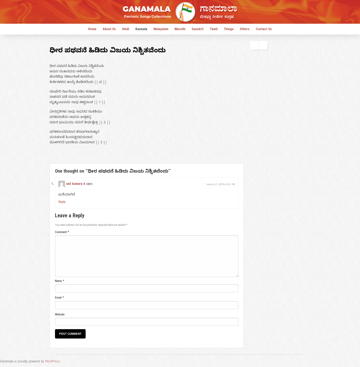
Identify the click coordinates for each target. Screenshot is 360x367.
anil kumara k (75, 184)
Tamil (214, 29)
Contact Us (264, 29)
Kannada (141, 29)
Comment (62, 233)
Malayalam (161, 29)
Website (60, 315)
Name (59, 282)
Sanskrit (198, 29)
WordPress (52, 362)
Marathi (180, 29)
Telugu (229, 29)
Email (59, 298)
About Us (109, 29)
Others (245, 29)
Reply (62, 202)
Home (92, 29)
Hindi (125, 29)
